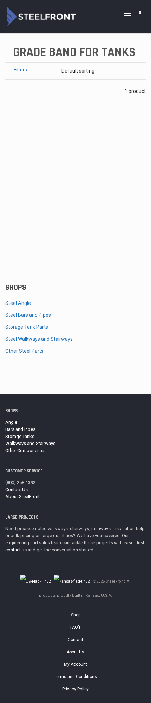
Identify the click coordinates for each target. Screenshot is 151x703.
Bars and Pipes (20, 429)
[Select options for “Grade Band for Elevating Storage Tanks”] (21, 227)
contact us (16, 549)
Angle (11, 422)
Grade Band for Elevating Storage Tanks (75, 255)
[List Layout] (17, 91)
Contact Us (16, 489)
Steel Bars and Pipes (28, 315)
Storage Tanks (19, 436)
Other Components (24, 450)
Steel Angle (18, 303)
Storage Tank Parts (26, 327)
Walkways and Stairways (30, 443)
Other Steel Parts (24, 351)
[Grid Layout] (27, 91)
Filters (20, 70)
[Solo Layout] (8, 91)
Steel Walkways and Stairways (39, 339)
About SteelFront (22, 496)
